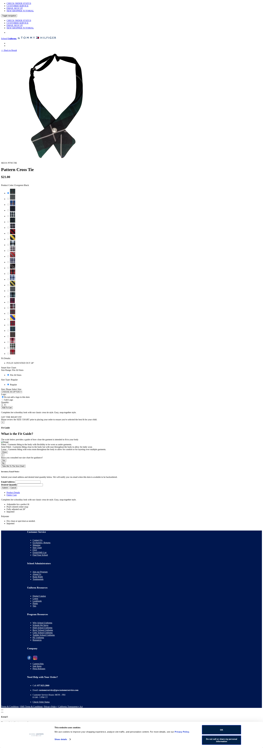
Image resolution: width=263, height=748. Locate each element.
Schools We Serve (40, 625)
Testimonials (38, 579)
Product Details (13, 492)
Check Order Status (41, 702)
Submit (5, 488)
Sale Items (37, 666)
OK (221, 730)
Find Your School (40, 555)
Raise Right (38, 577)
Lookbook (37, 601)
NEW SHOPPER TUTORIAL (20, 11)
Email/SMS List (39, 552)
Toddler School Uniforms (44, 635)
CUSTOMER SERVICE (17, 6)
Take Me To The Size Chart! (13, 466)
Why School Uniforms (42, 623)
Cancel (13, 488)
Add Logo (8, 400)
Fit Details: (6, 358)
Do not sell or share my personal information (221, 740)
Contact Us (37, 540)
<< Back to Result (9, 50)
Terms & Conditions (10, 706)
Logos (35, 598)
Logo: (3, 394)
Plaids (35, 603)
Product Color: (15, 185)
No (3, 463)
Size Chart (37, 547)
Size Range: (12, 370)
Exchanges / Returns (41, 542)
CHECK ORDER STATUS (19, 3)
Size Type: (9, 380)
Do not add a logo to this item (17, 397)
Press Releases (39, 668)
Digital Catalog (39, 596)
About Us (37, 574)
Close (4, 452)
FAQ (35, 550)
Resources (37, 640)
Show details (61, 739)
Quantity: (5, 402)
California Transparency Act (70, 706)
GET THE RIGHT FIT (11, 417)
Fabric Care (12, 495)
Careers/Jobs (38, 664)
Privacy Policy (50, 706)
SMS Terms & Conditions (31, 706)
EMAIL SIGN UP (15, 8)
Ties (34, 606)
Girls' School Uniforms (43, 632)
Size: (3, 389)
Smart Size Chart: (8, 367)
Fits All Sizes (15, 375)
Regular (13, 384)
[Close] (2, 709)
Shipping (36, 545)
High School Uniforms (42, 628)
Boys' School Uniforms (43, 630)
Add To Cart (7, 408)
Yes (3, 460)
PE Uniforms (38, 637)
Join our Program (40, 572)
